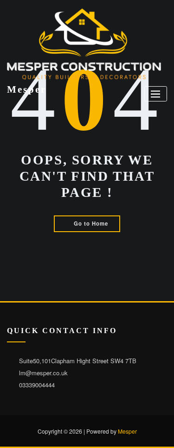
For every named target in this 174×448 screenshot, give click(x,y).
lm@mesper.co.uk (43, 372)
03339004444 (37, 384)
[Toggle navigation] (155, 93)
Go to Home (91, 223)
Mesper (26, 89)
